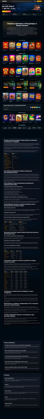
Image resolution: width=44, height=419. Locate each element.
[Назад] (1, 45)
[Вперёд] (42, 45)
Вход (18, 1)
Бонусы (31, 1)
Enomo (4, 1)
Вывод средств (27, 1)
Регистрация (16, 1)
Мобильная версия (22, 1)
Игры (13, 1)
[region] (22, 47)
